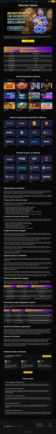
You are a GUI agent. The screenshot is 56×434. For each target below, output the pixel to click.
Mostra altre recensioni (28, 372)
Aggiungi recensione (47, 356)
